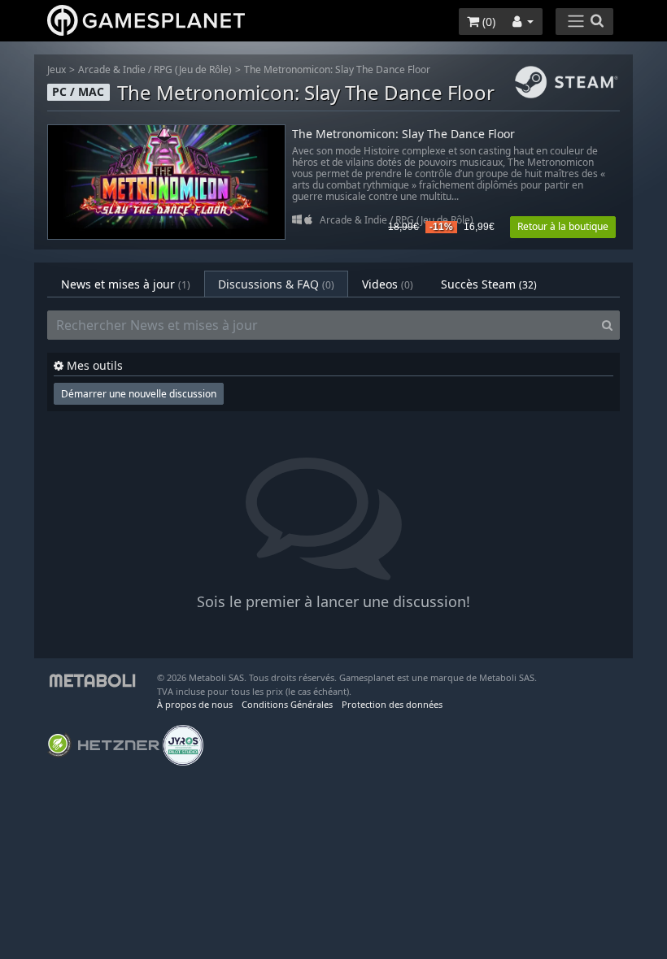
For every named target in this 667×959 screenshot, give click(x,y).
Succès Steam (489, 284)
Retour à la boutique (562, 226)
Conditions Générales (287, 704)
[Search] (607, 325)
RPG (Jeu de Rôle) (193, 69)
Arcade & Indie (112, 69)
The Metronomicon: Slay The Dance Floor (337, 69)
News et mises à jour (125, 284)
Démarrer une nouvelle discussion (138, 394)
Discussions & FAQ (276, 284)
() (487, 21)
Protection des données (392, 704)
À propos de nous (195, 704)
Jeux (56, 69)
